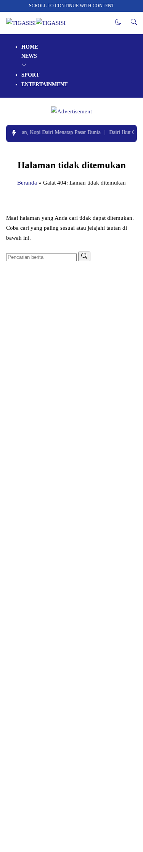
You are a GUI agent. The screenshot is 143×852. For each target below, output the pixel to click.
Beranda (27, 183)
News (29, 56)
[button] (118, 23)
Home (29, 47)
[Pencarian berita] (84, 256)
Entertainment (44, 84)
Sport (30, 75)
